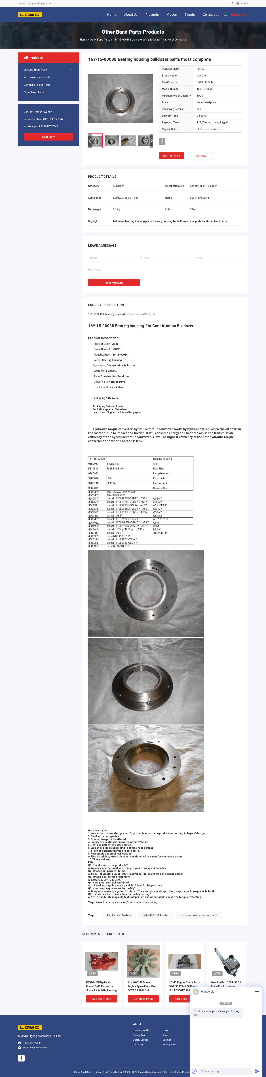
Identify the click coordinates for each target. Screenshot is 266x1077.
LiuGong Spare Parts (36, 69)
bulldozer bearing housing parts (199, 915)
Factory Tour (139, 1035)
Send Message (113, 282)
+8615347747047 (53, 119)
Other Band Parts (100, 39)
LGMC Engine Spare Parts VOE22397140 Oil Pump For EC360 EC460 (184, 986)
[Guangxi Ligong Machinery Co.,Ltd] (30, 14)
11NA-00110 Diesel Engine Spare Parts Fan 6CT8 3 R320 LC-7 (142, 986)
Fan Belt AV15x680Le (119, 915)
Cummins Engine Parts (37, 84)
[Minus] (257, 991)
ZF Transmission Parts (37, 77)
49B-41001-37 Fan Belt (156, 915)
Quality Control (140, 1040)
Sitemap (167, 1040)
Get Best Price (171, 155)
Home (83, 39)
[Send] (257, 1071)
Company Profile (141, 1030)
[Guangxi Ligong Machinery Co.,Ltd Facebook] (232, 3)
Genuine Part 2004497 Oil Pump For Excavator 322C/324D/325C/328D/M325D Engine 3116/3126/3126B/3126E (226, 986)
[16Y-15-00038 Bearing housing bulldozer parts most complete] (120, 98)
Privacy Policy (169, 1044)
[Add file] (194, 1071)
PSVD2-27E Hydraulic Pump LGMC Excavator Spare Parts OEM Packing (101, 986)
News (165, 1030)
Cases (166, 1035)
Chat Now (48, 137)
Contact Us (138, 1044)
